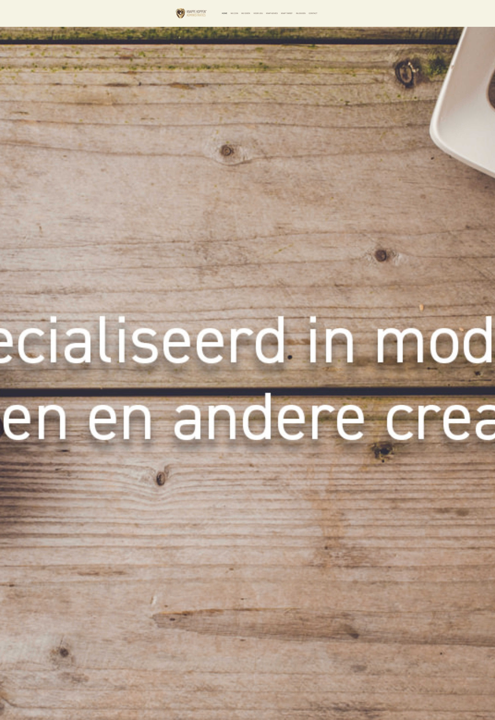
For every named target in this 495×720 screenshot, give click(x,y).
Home (224, 13)
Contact (313, 13)
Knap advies (272, 13)
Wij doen (245, 13)
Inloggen (301, 13)
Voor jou (258, 13)
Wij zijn (234, 13)
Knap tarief (287, 13)
